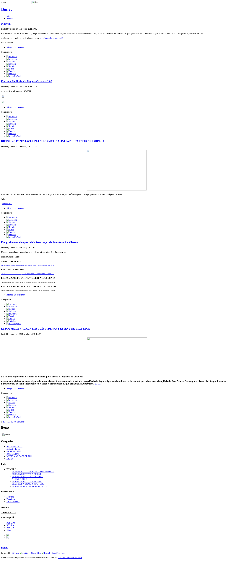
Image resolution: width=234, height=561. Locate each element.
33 (15, 422)
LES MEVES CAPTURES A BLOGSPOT (31, 486)
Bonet (6, 9)
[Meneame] (11, 59)
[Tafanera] (11, 64)
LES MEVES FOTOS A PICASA (27, 481)
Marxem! (10, 497)
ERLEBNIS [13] (13, 449)
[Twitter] (10, 61)
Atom (8, 530)
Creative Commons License (70, 557)
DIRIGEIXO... (13, 501)
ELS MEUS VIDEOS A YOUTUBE (28, 484)
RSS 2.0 (10, 528)
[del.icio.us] (11, 66)
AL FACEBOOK (19, 479)
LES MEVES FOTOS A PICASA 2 (27, 476)
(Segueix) (97, 384)
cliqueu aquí (7, 203)
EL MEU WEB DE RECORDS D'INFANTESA (33, 472)
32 (12, 422)
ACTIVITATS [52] (14, 446)
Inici (8, 16)
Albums (9, 18)
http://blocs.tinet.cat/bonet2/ (51, 38)
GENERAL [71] (13, 451)
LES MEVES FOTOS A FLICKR (27, 474)
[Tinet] (7, 538)
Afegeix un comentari (15, 47)
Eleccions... (11, 499)
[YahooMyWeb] (13, 76)
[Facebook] (11, 56)
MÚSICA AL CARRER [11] (19, 456)
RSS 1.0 (10, 525)
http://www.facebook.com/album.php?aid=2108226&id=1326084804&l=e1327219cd (27, 274)
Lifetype (15, 553)
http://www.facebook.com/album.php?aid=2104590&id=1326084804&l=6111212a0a (27, 265)
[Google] (10, 71)
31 (9, 422)
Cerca (3, 2)
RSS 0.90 (10, 523)
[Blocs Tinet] (7, 535)
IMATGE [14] (12, 454)
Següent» (21, 422)
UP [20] (9, 458)
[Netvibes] (11, 73)
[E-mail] (10, 69)
